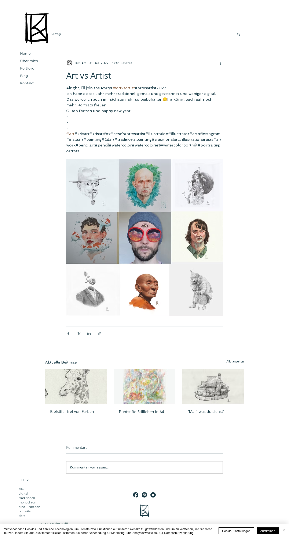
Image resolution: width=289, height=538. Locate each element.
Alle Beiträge (53, 34)
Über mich (29, 61)
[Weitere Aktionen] (220, 63)
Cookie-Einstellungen (236, 531)
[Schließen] (283, 531)
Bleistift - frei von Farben (72, 411)
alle (21, 489)
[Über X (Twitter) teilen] (79, 333)
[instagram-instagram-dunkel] (144, 495)
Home (25, 54)
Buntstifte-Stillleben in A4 (141, 411)
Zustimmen (267, 531)
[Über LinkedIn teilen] (89, 333)
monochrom (28, 502)
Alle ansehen (235, 361)
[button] (239, 34)
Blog (24, 76)
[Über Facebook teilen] (68, 333)
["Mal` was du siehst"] (213, 386)
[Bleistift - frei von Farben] (76, 386)
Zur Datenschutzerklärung (176, 533)
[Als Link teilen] (99, 333)
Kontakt (27, 83)
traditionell (27, 498)
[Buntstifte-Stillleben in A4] (144, 386)
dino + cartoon (29, 507)
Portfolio (27, 68)
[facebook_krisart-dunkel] (135, 495)
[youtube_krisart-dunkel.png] (153, 495)
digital (23, 493)
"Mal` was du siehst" (205, 411)
